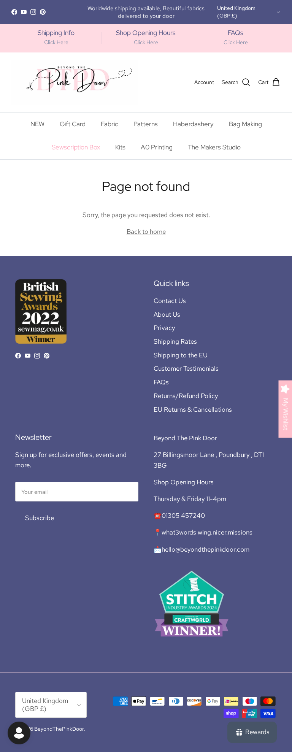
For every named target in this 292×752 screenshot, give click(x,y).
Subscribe (39, 518)
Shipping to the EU (181, 355)
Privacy (164, 328)
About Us (167, 314)
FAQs (161, 382)
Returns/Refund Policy (186, 396)
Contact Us (170, 301)
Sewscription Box (76, 147)
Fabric (109, 124)
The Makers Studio (214, 147)
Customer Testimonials (186, 368)
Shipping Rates (175, 341)
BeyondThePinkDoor (59, 728)
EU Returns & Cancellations (193, 409)
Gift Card (73, 124)
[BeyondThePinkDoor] (74, 82)
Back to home (146, 231)
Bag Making (245, 124)
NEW (37, 124)
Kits (120, 147)
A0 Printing (157, 147)
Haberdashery (193, 124)
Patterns (145, 124)
